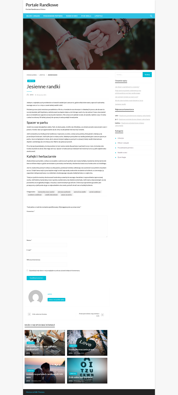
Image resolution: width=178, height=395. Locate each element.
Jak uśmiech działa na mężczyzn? (126, 97)
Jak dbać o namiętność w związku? (127, 87)
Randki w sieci (72, 16)
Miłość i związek (33, 16)
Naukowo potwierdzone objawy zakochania (134, 116)
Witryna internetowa (33, 260)
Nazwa (29, 240)
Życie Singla (86, 16)
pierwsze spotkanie (64, 192)
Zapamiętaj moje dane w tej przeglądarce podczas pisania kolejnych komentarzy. (54, 270)
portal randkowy (94, 192)
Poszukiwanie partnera (53, 16)
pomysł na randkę (80, 192)
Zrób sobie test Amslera (80, 377)
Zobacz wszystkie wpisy (56, 299)
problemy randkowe (35, 194)
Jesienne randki (120, 104)
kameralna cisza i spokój (46, 192)
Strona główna (32, 75)
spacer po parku (66, 194)
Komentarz (31, 211)
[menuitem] (33, 16)
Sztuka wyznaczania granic (81, 349)
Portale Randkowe (42, 4)
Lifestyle (98, 16)
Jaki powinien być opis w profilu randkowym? (41, 348)
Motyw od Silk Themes (35, 392)
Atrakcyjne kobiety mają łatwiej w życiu (129, 100)
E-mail (29, 250)
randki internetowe (51, 194)
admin (32, 95)
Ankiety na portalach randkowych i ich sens (44, 375)
